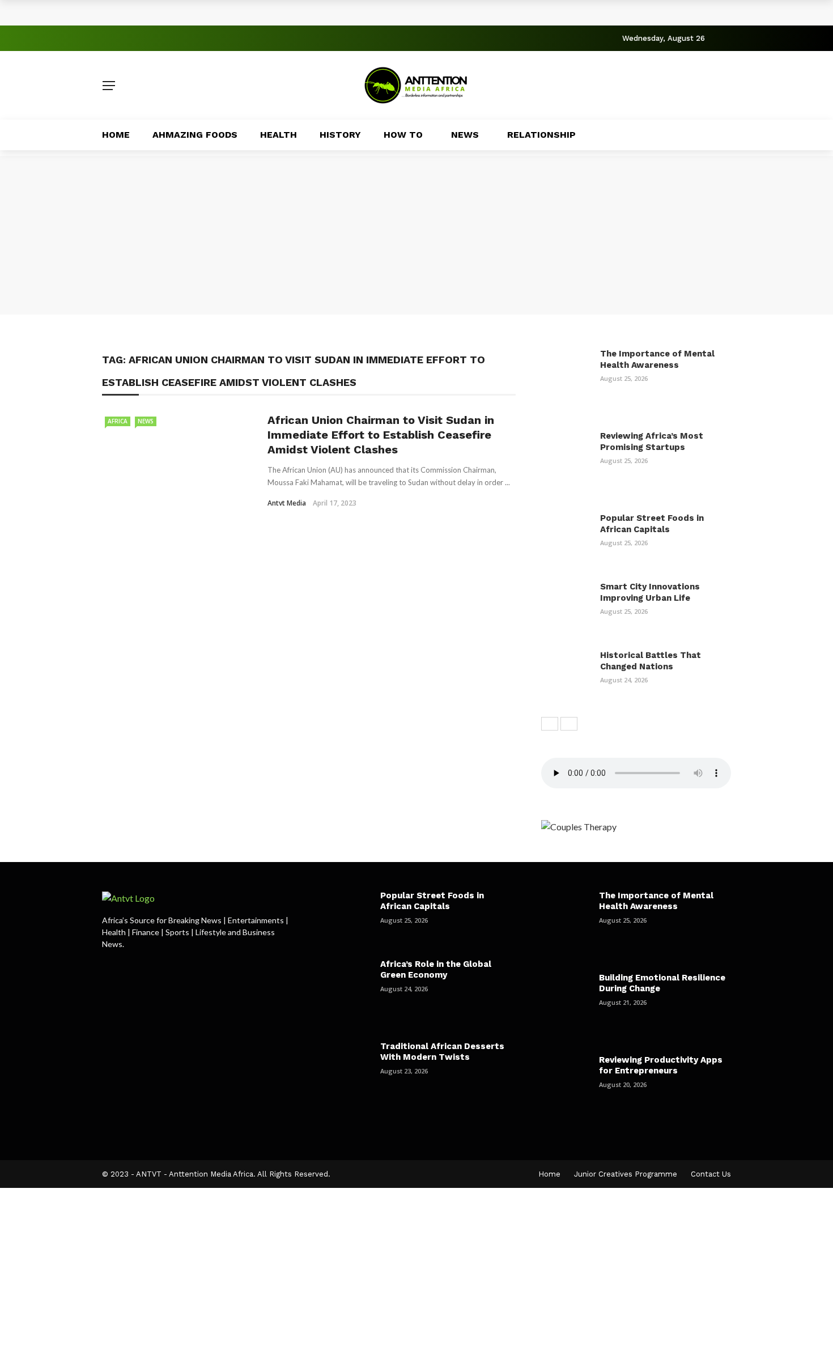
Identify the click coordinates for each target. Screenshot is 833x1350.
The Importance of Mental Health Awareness (216, 12)
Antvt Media (286, 503)
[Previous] (549, 724)
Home (116, 134)
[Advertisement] (416, 235)
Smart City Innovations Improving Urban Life (650, 592)
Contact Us (711, 1174)
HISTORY (340, 134)
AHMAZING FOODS (194, 134)
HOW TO (403, 134)
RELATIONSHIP (541, 134)
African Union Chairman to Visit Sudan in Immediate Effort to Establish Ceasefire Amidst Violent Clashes (380, 434)
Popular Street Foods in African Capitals (652, 523)
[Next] (568, 724)
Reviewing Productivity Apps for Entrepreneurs (660, 1065)
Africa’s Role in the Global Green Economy (435, 969)
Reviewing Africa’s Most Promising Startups (651, 441)
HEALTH (278, 134)
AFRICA (118, 421)
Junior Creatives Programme (625, 1174)
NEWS (465, 134)
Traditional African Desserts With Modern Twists (442, 1052)
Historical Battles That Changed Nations (650, 661)
